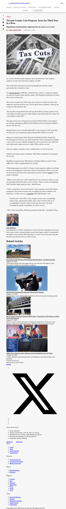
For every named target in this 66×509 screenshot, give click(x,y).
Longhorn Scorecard (16, 461)
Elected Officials (15, 497)
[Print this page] (3, 29)
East (11, 481)
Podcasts (32, 7)
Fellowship (13, 504)
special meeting (14, 93)
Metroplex (13, 484)
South (11, 488)
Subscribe (38, 10)
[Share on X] (3, 19)
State (11, 449)
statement (30, 194)
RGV (11, 486)
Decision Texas (20, 7)
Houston (12, 483)
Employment (14, 503)
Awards (12, 499)
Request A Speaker (16, 501)
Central (12, 479)
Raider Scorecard (15, 463)
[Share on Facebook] (3, 15)
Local (8, 16)
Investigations (14, 451)
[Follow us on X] (35, 418)
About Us (9, 442)
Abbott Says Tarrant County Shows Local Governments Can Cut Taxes (29, 353)
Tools (56, 7)
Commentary (14, 452)
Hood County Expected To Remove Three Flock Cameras (25, 292)
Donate (25, 10)
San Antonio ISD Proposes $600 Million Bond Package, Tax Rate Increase (30, 259)
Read (9, 7)
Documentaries (45, 7)
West (11, 490)
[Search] (62, 3)
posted (50, 172)
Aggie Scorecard (15, 459)
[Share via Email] (3, 25)
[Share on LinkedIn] (3, 22)
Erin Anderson (15, 30)
